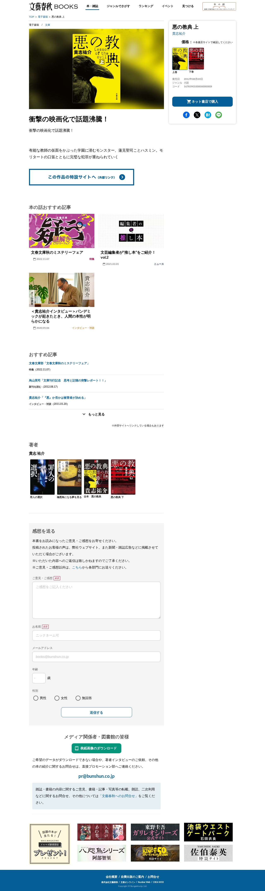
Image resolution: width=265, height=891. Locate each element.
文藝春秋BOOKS (53, 6)
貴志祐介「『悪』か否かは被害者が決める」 (58, 397)
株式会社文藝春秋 (109, 882)
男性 (43, 698)
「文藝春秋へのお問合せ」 (118, 796)
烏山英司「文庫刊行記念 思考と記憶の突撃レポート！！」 (68, 380)
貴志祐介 (179, 33)
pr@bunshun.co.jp (96, 776)
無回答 (87, 698)
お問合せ (153, 876)
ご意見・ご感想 (42, 578)
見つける (188, 6)
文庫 (47, 25)
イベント (167, 6)
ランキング (146, 6)
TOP (31, 17)
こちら (77, 567)
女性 (64, 698)
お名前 (36, 626)
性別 (35, 690)
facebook (186, 115)
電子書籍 (43, 17)
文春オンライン (128, 882)
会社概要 (111, 876)
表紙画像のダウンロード (98, 748)
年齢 (35, 669)
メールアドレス (42, 648)
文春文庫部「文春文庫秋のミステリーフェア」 (59, 363)
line (218, 115)
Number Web (144, 882)
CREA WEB (158, 882)
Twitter (197, 115)
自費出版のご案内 (132, 876)
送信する (96, 712)
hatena (208, 115)
